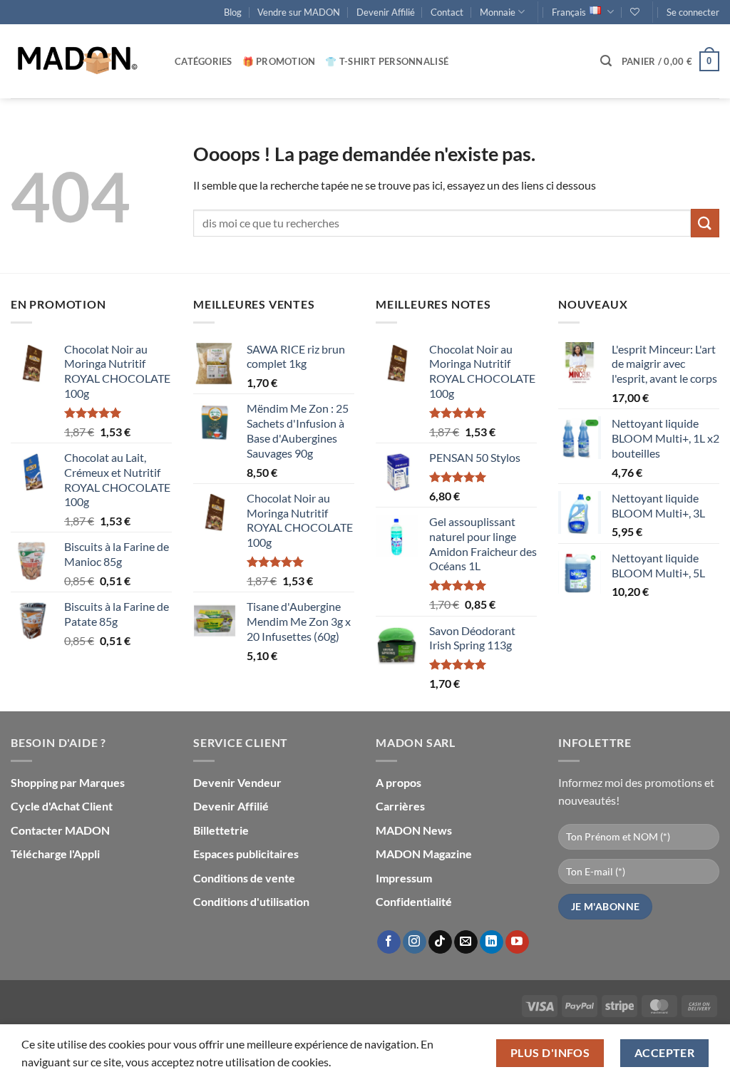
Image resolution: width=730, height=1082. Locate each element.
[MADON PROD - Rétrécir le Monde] (82, 61)
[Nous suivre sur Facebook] (389, 942)
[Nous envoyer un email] (466, 942)
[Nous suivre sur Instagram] (414, 942)
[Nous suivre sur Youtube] (517, 942)
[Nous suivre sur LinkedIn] (491, 942)
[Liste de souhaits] (634, 12)
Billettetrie (221, 830)
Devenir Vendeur (237, 782)
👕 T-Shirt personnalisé (386, 61)
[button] (693, 12)
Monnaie (497, 12)
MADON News (414, 830)
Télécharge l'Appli (55, 853)
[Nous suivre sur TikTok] (440, 942)
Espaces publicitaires (246, 853)
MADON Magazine (424, 853)
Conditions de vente (244, 878)
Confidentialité (414, 901)
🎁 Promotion (279, 61)
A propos (398, 782)
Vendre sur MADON (298, 12)
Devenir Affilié (385, 12)
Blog (233, 12)
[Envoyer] (705, 223)
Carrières (400, 806)
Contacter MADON (60, 830)
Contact (447, 12)
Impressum (404, 878)
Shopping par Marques (68, 782)
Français (569, 12)
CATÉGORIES (203, 61)
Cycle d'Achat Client (62, 806)
